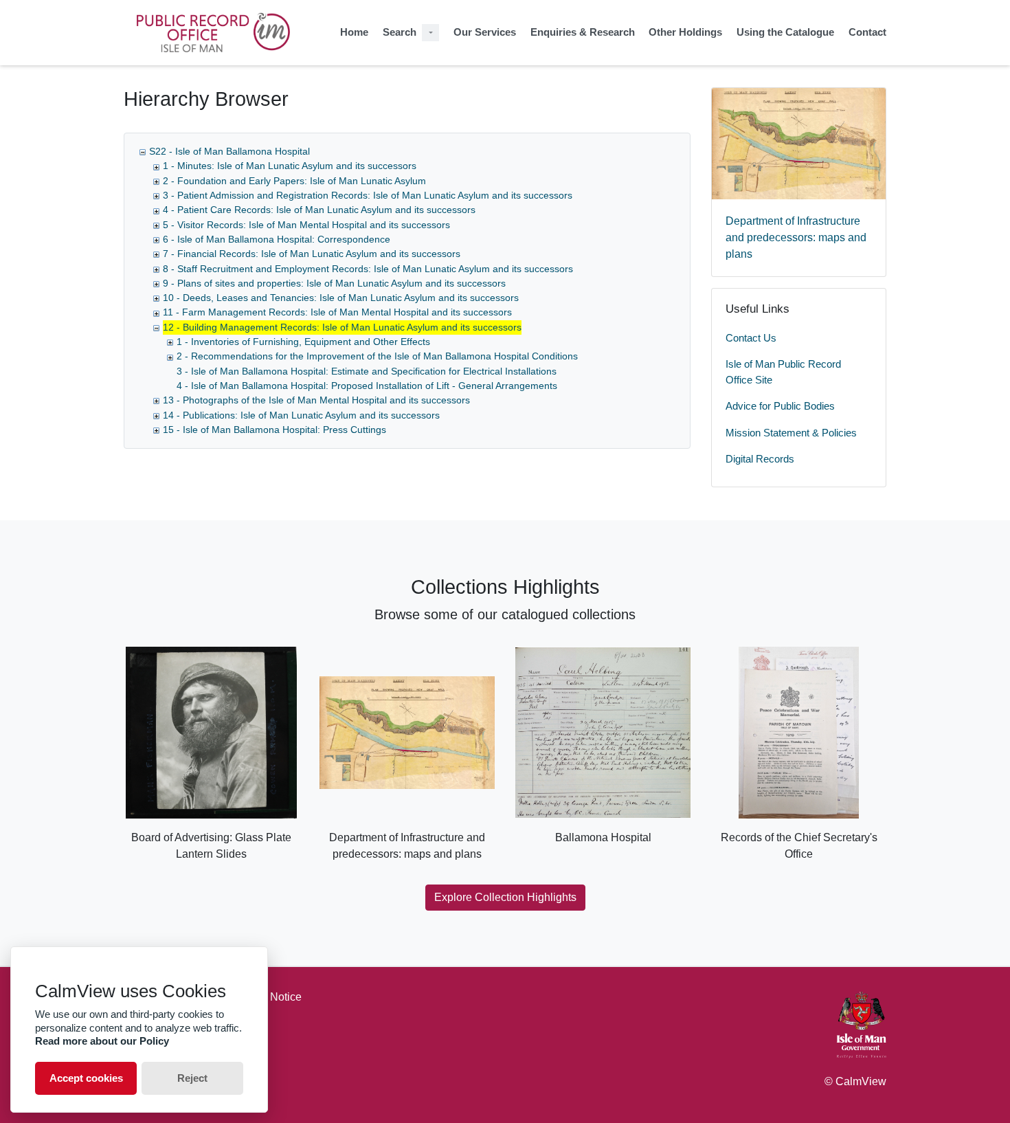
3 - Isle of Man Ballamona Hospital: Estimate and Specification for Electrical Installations (367, 371)
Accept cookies (86, 1078)
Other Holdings (685, 32)
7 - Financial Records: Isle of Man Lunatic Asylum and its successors (311, 253)
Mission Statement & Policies (791, 432)
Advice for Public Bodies (780, 406)
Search (399, 32)
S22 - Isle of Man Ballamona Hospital (229, 151)
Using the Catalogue (785, 32)
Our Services (484, 32)
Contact (867, 32)
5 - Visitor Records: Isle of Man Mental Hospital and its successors (306, 224)
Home (354, 32)
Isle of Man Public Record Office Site (783, 372)
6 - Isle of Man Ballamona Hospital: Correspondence (276, 239)
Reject (192, 1078)
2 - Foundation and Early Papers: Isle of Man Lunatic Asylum (294, 180)
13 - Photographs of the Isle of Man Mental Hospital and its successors (316, 399)
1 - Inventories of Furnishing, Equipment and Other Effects (303, 341)
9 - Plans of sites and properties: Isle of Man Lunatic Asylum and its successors (334, 283)
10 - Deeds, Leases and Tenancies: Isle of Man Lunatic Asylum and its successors (341, 297)
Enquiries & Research (582, 32)
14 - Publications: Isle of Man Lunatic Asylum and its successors (301, 415)
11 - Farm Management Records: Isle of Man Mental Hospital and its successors (337, 312)
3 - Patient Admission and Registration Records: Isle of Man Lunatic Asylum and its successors (367, 195)
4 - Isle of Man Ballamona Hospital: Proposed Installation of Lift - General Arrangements (367, 385)
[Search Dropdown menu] (430, 32)
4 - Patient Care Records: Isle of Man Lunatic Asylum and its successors (319, 209)
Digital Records (760, 459)
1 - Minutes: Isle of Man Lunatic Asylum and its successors (289, 165)
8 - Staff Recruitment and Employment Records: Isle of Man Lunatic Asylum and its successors (368, 268)
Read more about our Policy (102, 1041)
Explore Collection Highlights (505, 897)
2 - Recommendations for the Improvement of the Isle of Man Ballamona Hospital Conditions (377, 356)
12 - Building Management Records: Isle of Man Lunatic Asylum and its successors (342, 327)
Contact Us (751, 338)
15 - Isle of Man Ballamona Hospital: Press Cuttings (274, 429)
